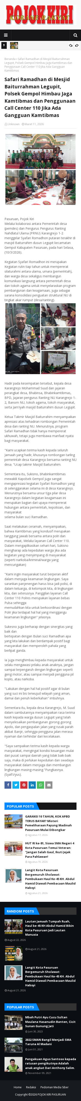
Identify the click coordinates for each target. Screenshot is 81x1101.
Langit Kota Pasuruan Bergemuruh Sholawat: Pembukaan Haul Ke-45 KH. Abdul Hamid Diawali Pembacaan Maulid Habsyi (50, 879)
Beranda (10, 59)
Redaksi (31, 1087)
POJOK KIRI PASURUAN (52, 1094)
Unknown (14, 124)
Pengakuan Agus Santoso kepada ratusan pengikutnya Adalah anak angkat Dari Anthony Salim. (50, 1063)
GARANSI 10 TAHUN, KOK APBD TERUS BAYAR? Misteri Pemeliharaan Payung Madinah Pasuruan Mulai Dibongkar (48, 823)
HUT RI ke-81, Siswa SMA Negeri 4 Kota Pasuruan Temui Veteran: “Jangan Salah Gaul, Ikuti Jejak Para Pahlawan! (49, 850)
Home (18, 1087)
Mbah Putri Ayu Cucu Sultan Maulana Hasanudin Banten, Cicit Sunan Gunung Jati (50, 1021)
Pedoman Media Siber (54, 1087)
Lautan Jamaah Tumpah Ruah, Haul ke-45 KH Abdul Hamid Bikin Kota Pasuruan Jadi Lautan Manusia (49, 928)
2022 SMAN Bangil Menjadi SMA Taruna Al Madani (48, 1042)
